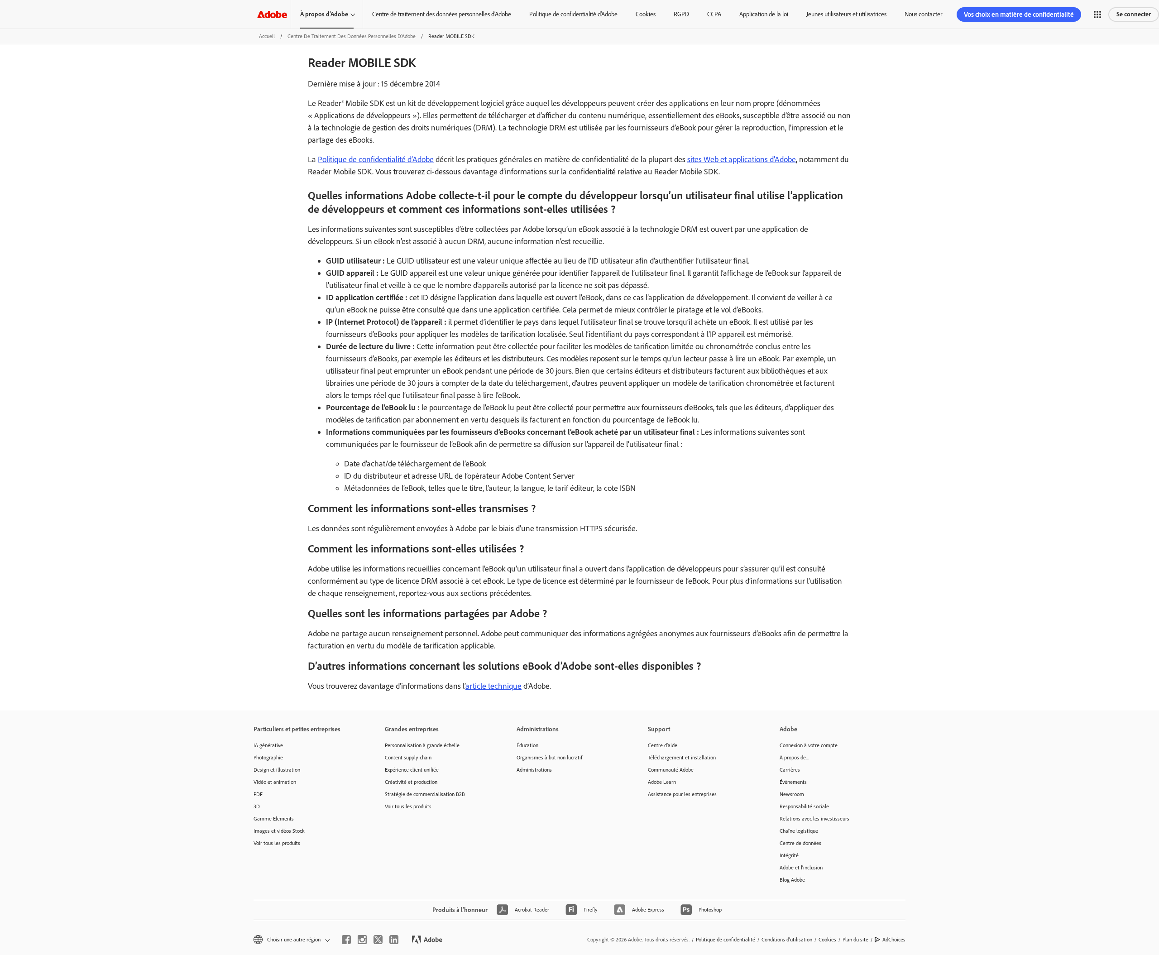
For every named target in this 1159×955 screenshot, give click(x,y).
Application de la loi (763, 14)
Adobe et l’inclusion (801, 867)
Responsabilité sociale (804, 806)
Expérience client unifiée (412, 770)
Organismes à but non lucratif (549, 757)
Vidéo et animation (275, 782)
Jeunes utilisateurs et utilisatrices (846, 14)
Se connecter (1133, 14)
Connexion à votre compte (809, 745)
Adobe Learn (662, 782)
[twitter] (378, 939)
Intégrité (789, 855)
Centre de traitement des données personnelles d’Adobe (441, 14)
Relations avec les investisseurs (814, 819)
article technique (493, 686)
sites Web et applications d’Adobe (741, 159)
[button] (1097, 14)
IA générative (268, 745)
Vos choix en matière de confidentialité (1019, 14)
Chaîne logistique (799, 831)
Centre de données (800, 843)
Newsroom (792, 794)
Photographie (268, 757)
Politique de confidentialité (725, 939)
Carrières (790, 770)
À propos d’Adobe (324, 14)
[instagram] (362, 939)
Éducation (527, 745)
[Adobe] (272, 14)
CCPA (714, 14)
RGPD (681, 14)
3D (257, 806)
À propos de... (794, 757)
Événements (793, 782)
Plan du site (855, 939)
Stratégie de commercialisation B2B (425, 794)
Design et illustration (277, 770)
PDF (258, 794)
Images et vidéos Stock (279, 831)
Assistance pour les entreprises (682, 794)
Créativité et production (411, 782)
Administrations (534, 770)
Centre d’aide (662, 745)
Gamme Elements (274, 819)
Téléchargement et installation (682, 757)
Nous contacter (923, 14)
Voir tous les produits (277, 843)
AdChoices (893, 939)
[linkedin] (393, 939)
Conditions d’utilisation (786, 939)
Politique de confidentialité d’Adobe (573, 14)
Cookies (646, 14)
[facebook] (346, 939)
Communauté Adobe (671, 770)
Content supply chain (408, 757)
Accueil (267, 36)
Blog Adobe (792, 880)
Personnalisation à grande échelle (422, 745)
